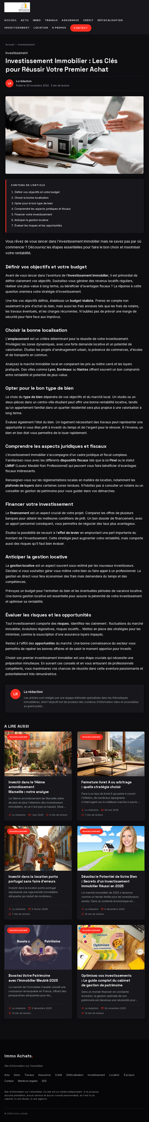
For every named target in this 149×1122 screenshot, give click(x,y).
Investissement (17, 27)
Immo (37, 20)
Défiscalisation (110, 20)
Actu (25, 20)
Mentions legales (28, 1081)
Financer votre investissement (33, 214)
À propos (59, 27)
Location (41, 27)
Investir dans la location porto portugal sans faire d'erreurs (33, 879)
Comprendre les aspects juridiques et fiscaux (43, 208)
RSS (44, 1081)
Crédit (88, 20)
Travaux (51, 20)
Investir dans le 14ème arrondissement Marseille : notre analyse (29, 787)
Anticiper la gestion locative (31, 220)
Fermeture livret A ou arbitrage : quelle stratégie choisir (106, 784)
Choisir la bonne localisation (32, 197)
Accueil (10, 20)
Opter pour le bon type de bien (34, 203)
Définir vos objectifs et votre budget (37, 192)
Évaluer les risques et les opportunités (38, 225)
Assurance (70, 20)
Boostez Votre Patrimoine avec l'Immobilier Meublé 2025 (33, 978)
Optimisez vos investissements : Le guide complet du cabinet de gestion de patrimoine (106, 980)
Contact (81, 28)
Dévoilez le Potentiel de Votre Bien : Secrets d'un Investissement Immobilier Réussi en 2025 (109, 881)
